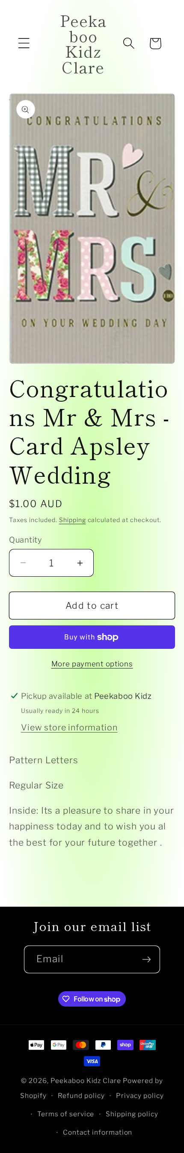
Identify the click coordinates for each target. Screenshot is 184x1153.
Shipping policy (132, 1114)
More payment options (92, 664)
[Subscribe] (146, 959)
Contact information (98, 1132)
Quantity (25, 539)
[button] (24, 43)
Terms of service (66, 1114)
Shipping (72, 519)
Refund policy (81, 1096)
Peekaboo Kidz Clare (86, 1081)
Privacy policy (140, 1096)
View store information (69, 727)
